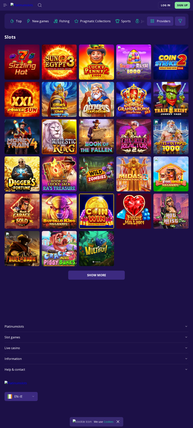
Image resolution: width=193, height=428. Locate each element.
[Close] (118, 422)
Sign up (182, 5)
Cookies (108, 421)
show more (96, 275)
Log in (165, 5)
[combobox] (96, 396)
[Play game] (22, 62)
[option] (16, 21)
